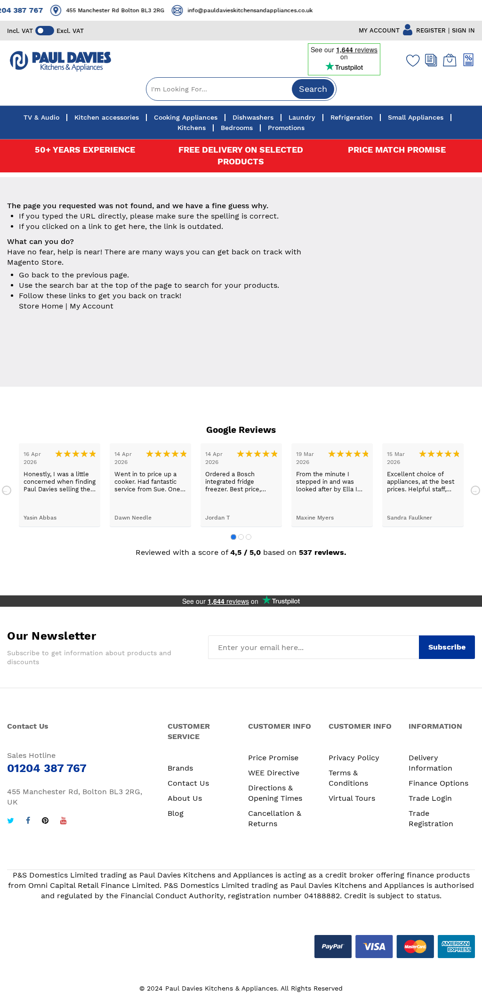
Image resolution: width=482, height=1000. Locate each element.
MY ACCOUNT (379, 30)
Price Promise (273, 757)
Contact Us (188, 783)
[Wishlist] (411, 60)
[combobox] (241, 89)
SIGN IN (463, 30)
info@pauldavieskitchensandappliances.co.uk (167, 10)
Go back (34, 274)
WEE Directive (273, 772)
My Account (91, 305)
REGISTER (431, 30)
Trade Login (430, 798)
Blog (176, 813)
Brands (180, 768)
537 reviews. (322, 552)
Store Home (41, 305)
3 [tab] (248, 537)
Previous (6, 490)
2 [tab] (241, 537)
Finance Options (438, 783)
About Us (185, 798)
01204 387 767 (320, 10)
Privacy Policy (354, 757)
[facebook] (28, 821)
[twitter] (10, 821)
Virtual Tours (352, 798)
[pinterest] (45, 821)
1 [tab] (233, 537)
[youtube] (63, 821)
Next (475, 490)
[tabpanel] (59, 485)
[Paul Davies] (60, 61)
